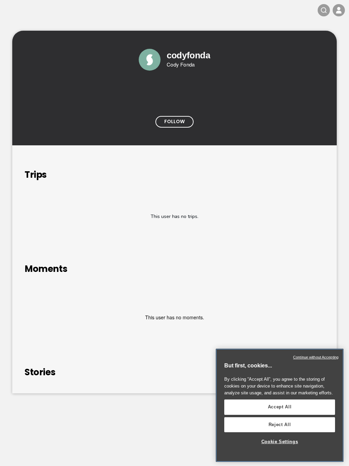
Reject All (280, 424)
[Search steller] (324, 10)
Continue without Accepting (315, 357)
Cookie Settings (279, 441)
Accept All (280, 406)
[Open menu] (339, 10)
